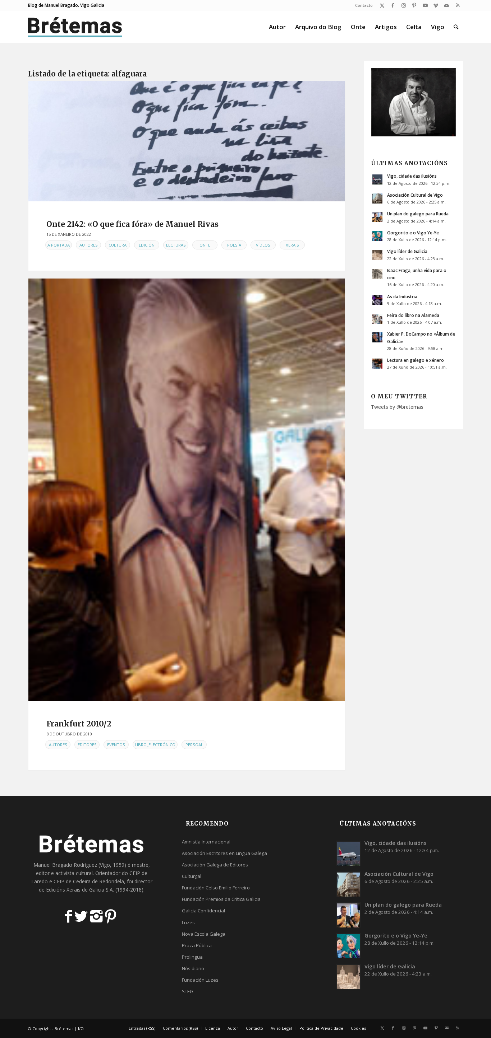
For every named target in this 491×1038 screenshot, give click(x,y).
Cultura (118, 245)
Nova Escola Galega (203, 934)
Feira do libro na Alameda (413, 315)
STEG (187, 991)
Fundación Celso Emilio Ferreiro (216, 887)
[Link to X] (382, 5)
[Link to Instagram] (403, 5)
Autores (88, 245)
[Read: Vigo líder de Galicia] (377, 254)
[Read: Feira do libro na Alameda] (377, 318)
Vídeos (263, 245)
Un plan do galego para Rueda (418, 213)
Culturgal (191, 876)
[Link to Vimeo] (436, 5)
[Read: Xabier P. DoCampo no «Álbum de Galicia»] (377, 337)
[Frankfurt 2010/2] (186, 490)
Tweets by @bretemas (397, 406)
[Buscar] (456, 27)
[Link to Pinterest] (414, 5)
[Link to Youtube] (425, 5)
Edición (147, 245)
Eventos (116, 744)
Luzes (188, 922)
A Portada (58, 245)
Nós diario (193, 968)
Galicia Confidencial (203, 910)
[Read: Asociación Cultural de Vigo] (377, 198)
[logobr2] (75, 27)
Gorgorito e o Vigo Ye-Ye (413, 232)
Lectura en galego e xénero (415, 360)
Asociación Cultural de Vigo (415, 195)
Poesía (234, 245)
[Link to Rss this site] (457, 5)
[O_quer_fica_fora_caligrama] (186, 141)
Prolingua (192, 957)
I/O (81, 1028)
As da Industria (402, 296)
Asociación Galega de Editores (215, 864)
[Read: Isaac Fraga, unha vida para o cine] (377, 273)
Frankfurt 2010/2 (78, 724)
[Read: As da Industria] (377, 300)
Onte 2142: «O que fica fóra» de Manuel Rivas (132, 224)
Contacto (364, 5)
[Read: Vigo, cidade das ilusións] (377, 179)
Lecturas (176, 245)
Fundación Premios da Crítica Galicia (221, 899)
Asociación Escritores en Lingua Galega (224, 853)
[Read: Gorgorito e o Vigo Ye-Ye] (377, 236)
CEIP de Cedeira (72, 881)
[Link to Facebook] (392, 5)
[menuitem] (362, 5)
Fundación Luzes (200, 980)
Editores (87, 744)
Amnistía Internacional (206, 841)
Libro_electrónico (155, 744)
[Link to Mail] (446, 5)
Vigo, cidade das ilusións (412, 176)
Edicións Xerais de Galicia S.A (79, 889)
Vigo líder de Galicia (407, 251)
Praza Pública (197, 945)
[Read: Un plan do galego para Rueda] (377, 217)
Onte (204, 245)
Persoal (194, 744)
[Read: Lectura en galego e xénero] (377, 363)
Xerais (292, 245)
